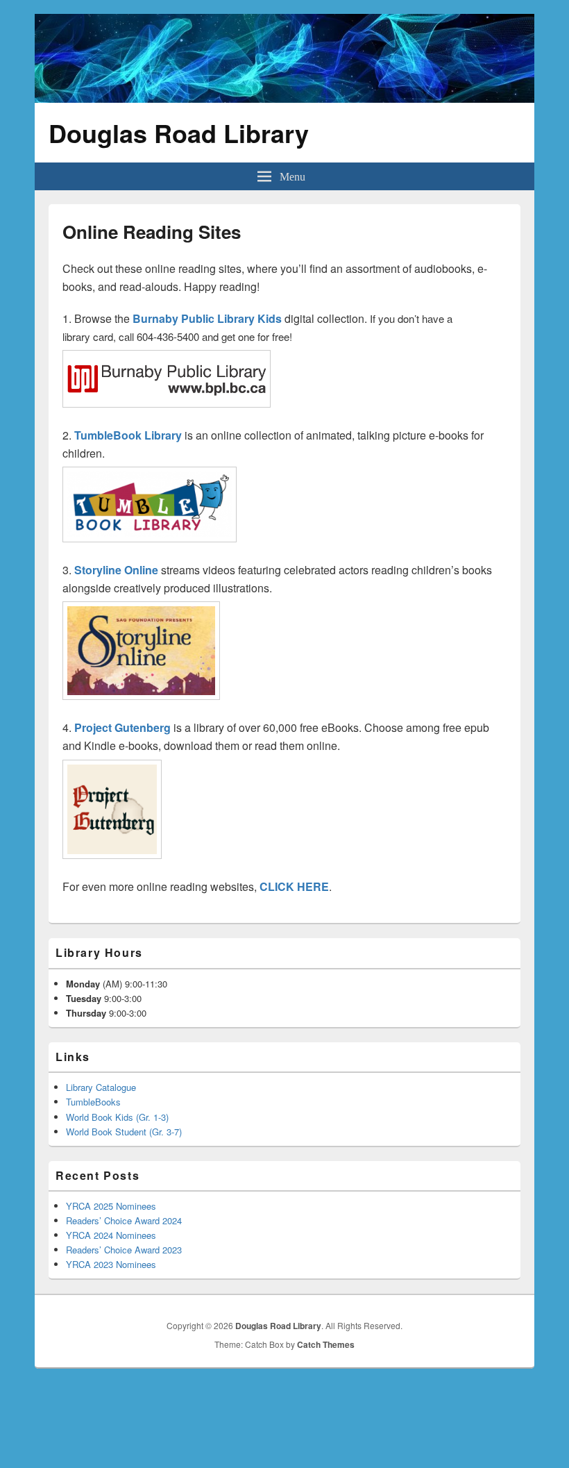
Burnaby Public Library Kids (207, 318)
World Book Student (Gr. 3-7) (124, 1131)
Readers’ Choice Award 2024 (124, 1220)
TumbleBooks (93, 1101)
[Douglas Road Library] (284, 98)
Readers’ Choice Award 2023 (124, 1249)
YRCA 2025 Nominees (111, 1205)
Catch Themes (326, 1344)
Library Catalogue (101, 1087)
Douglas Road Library (179, 133)
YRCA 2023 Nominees (111, 1264)
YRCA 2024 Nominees (111, 1235)
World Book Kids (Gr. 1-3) (117, 1117)
